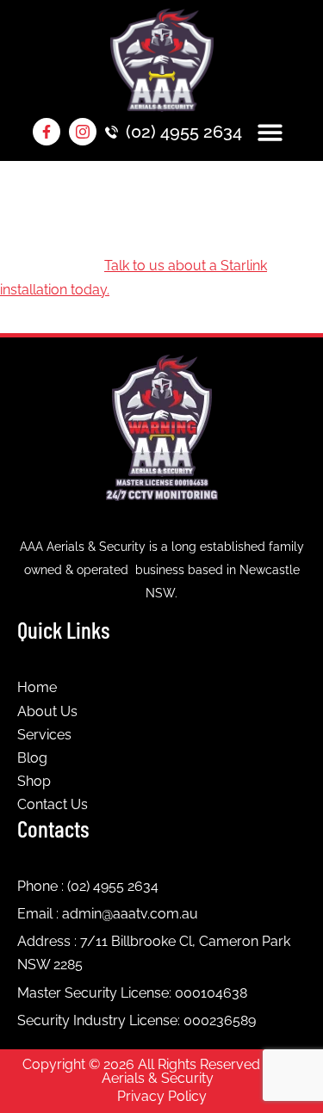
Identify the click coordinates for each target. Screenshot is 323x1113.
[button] (271, 132)
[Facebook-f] (46, 131)
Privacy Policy (162, 1096)
